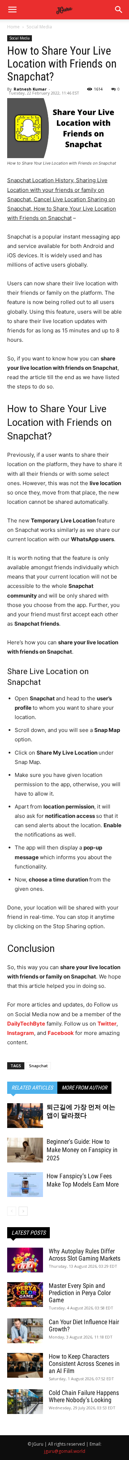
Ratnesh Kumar (30, 89)
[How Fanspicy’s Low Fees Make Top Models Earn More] (25, 1184)
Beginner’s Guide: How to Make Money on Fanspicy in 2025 (82, 1150)
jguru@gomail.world (64, 1451)
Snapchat (38, 1065)
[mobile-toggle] (12, 9)
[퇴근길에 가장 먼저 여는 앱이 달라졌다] (25, 1115)
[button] (119, 9)
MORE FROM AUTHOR (84, 1087)
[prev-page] (11, 1211)
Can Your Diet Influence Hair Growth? (84, 1325)
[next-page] (23, 1211)
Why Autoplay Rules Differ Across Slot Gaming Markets (84, 1254)
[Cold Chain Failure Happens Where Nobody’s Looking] (25, 1401)
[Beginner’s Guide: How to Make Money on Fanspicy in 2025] (25, 1150)
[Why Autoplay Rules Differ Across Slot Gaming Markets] (25, 1260)
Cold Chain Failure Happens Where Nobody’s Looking (84, 1396)
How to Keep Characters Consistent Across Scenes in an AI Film (84, 1363)
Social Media (39, 27)
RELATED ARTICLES (32, 1087)
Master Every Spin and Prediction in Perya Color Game (80, 1293)
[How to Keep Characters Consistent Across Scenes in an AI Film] (25, 1365)
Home (13, 27)
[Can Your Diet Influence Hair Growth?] (25, 1330)
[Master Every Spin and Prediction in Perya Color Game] (25, 1294)
